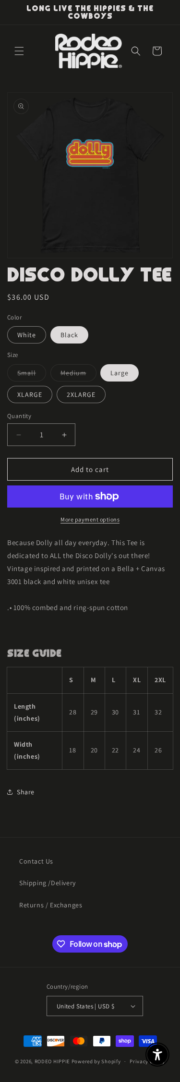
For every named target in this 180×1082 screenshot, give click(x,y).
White (26, 335)
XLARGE (29, 394)
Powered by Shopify (96, 1061)
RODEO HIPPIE (52, 1061)
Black (69, 335)
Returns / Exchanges (50, 905)
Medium (78, 375)
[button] (19, 51)
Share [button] (26, 792)
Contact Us (36, 861)
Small (31, 375)
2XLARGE (81, 394)
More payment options (90, 519)
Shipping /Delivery (47, 882)
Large (119, 373)
